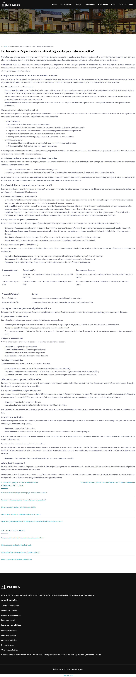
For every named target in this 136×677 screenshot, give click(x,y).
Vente (113, 4)
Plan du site (68, 675)
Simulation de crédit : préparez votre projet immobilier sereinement (24, 493)
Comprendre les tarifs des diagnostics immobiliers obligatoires (22, 538)
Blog (131, 4)
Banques (79, 4)
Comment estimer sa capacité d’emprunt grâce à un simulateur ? (23, 500)
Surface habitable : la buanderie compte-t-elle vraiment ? (20, 552)
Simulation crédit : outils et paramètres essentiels (18, 507)
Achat (54, 4)
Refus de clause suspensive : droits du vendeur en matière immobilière (107, 482)
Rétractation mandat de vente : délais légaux (16, 559)
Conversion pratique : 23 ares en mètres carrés (20, 482)
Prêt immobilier (66, 4)
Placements (103, 4)
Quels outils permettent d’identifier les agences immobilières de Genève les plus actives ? (31, 521)
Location (122, 4)
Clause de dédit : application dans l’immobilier (16, 545)
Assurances (90, 4)
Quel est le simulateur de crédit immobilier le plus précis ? (20, 514)
